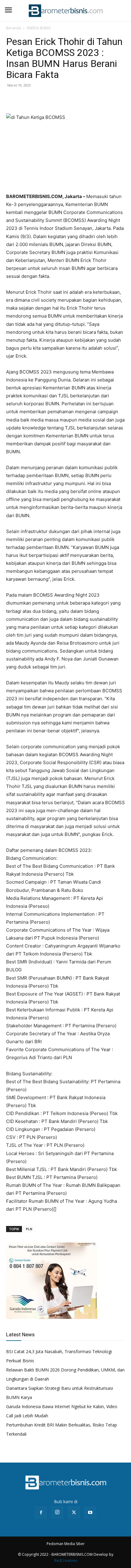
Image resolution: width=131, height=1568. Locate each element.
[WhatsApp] (40, 99)
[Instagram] (57, 1512)
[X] (26, 99)
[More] (54, 99)
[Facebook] (12, 99)
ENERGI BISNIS (39, 28)
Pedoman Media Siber (66, 1543)
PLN (29, 1229)
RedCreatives (65, 1560)
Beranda (13, 28)
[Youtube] (90, 1513)
